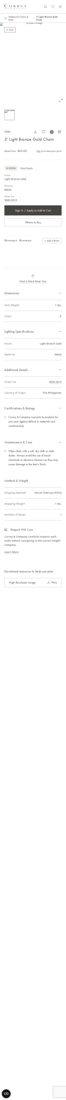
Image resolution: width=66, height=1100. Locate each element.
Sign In (39, 151)
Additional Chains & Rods (18, 18)
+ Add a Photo (52, 240)
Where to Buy (33, 222)
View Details (26, 168)
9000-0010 (10, 200)
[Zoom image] (61, 100)
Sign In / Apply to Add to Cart (33, 210)
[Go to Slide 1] (9, 115)
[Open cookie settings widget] (6, 1093)
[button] (33, 64)
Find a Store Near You (33, 281)
